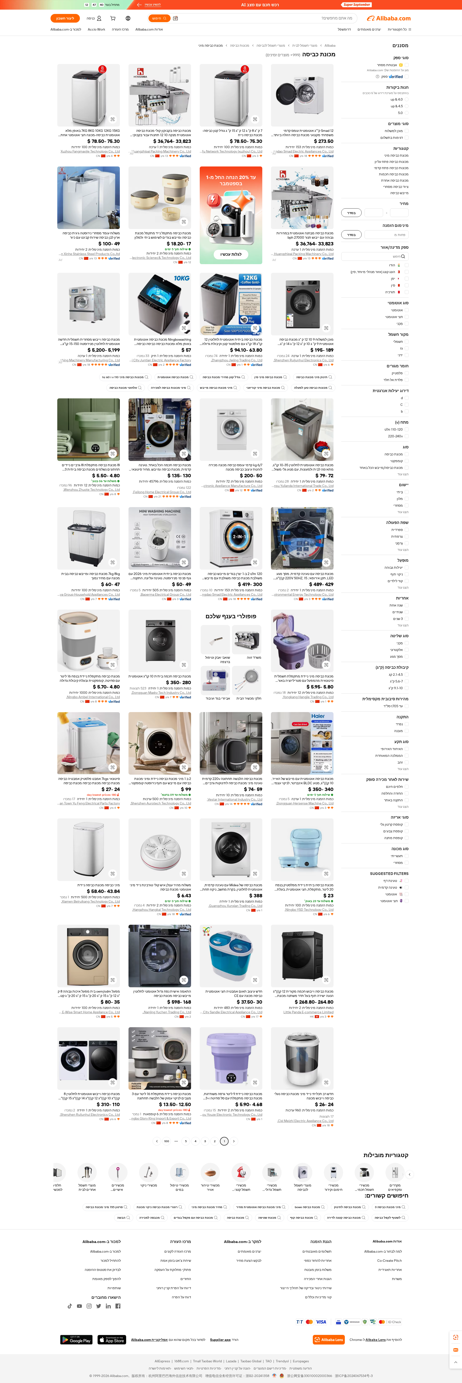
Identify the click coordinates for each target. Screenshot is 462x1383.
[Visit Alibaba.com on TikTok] (70, 1306)
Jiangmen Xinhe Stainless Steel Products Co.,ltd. (88, 254)
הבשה (121, 1217)
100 (166, 1141)
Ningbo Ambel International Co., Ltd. (93, 697)
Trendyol (282, 1361)
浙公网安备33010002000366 (309, 1376)
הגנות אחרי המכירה (318, 1279)
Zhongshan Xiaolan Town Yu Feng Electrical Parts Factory (88, 803)
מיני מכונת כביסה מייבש (216, 387)
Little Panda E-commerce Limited (308, 1012)
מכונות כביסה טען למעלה (310, 387)
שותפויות (114, 1288)
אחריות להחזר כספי (318, 1260)
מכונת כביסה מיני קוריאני (263, 387)
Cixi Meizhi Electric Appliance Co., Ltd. (305, 1121)
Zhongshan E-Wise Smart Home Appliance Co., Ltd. (88, 1012)
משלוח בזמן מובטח (318, 1270)
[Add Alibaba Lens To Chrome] (329, 1340)
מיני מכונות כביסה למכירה (168, 387)
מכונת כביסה (235, 1217)
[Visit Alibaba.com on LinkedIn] (108, 1306)
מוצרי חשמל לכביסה (271, 45)
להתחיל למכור (111, 1260)
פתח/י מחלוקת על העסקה (172, 1270)
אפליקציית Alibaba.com (149, 1340)
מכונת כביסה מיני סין (268, 377)
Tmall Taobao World (207, 1361)
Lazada (231, 1361)
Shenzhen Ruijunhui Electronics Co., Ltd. (303, 360)
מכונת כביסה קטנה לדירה (344, 1217)
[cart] (112, 19)
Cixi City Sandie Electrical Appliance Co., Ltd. (231, 1012)
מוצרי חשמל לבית (304, 45)
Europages (301, 1361)
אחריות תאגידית (390, 1270)
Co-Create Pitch (389, 1260)
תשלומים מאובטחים (317, 1251)
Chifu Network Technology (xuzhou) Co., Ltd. (231, 151)
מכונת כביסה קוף (301, 1217)
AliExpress (162, 1361)
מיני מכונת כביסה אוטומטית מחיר (258, 1207)
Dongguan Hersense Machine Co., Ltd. (305, 803)
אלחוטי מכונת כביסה (123, 387)
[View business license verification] (274, 1375)
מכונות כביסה (239, 45)
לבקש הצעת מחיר (248, 1260)
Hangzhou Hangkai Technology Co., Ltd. (161, 909)
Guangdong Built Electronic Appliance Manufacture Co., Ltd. (231, 486)
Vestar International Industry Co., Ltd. (234, 799)
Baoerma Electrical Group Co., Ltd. (165, 594)
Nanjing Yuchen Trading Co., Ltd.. (166, 1012)
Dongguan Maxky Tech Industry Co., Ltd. (161, 693)
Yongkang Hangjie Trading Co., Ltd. (308, 697)
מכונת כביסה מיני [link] (210, 45)
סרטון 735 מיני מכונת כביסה (104, 1207)
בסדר (351, 213)
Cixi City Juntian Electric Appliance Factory (159, 360)
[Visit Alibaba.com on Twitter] (99, 1306)
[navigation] (375, 593)
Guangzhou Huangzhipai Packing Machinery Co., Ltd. (159, 151)
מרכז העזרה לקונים (177, 1251)
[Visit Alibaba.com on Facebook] (118, 1306)
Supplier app (220, 1340)
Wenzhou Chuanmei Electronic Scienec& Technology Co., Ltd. (159, 258)
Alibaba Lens (376, 1340)
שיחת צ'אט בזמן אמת (175, 1260)
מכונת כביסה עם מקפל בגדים (193, 1217)
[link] (455, 1337)
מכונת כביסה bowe (307, 1207)
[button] (175, 18)
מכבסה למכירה (149, 1217)
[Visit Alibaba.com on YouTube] (79, 1306)
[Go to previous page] (234, 1141)
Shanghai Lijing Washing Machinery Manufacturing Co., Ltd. (88, 360)
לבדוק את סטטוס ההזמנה (103, 1270)
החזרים (185, 1279)
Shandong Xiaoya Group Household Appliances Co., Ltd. (88, 594)
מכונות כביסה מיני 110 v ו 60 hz (123, 377)
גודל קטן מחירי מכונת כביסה (221, 377)
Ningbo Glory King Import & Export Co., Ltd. (159, 1118)
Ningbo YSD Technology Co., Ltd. (309, 909)
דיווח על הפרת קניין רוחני (173, 1288)
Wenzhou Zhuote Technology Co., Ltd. (91, 489)
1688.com (181, 1361)
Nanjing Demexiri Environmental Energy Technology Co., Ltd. (302, 594)
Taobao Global (250, 1361)
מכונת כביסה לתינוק (347, 1207)
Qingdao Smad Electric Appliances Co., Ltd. (302, 151)
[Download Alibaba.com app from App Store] (111, 1340)
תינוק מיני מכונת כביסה (311, 377)
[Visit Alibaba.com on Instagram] (89, 1306)
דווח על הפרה (181, 1297)
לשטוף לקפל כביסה (388, 1217)
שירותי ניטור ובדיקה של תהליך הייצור (306, 1288)
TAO (268, 1361)
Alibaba (330, 45)
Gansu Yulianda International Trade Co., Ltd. (302, 486)
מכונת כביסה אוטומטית (173, 377)
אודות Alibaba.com (387, 1241)
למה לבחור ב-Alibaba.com (383, 1251)
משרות (397, 1279)
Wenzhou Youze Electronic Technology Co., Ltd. (231, 1114)
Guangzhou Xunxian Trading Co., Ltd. (235, 906)
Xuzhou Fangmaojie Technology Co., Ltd (90, 151)
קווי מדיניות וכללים (318, 1297)
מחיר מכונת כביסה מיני (207, 1207)
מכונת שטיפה (267, 1217)
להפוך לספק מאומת (106, 1279)
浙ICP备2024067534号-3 (354, 1376)
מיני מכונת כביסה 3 (388, 1207)
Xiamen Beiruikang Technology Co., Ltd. (90, 901)
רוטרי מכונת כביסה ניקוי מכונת (157, 1207)
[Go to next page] (157, 1141)
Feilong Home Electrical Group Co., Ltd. (162, 492)
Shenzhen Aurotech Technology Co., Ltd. (160, 803)
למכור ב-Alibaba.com (105, 1251)
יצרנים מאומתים (249, 1251)
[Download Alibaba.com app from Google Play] (76, 1340)
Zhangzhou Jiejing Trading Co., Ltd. (236, 360)
